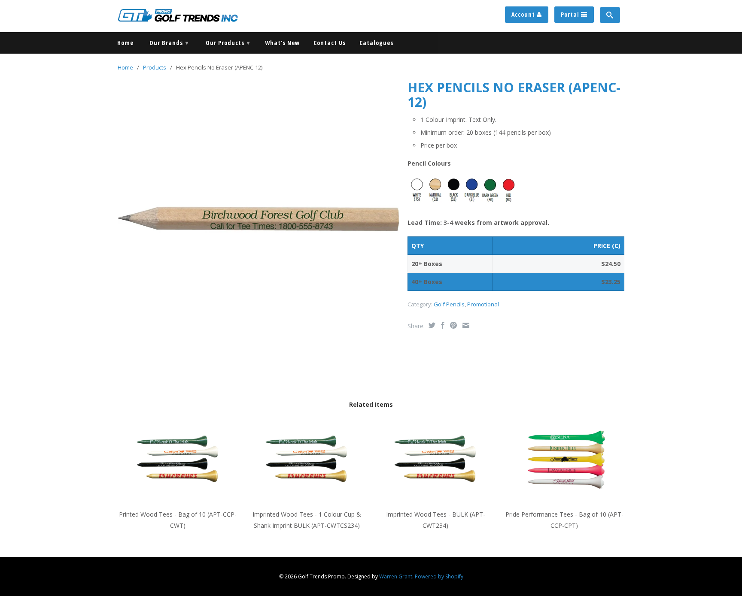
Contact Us (329, 43)
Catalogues (376, 43)
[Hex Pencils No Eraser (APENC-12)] (258, 219)
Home (125, 43)
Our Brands (169, 43)
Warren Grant (395, 576)
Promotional (483, 304)
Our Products (228, 43)
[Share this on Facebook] (441, 325)
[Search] (610, 15)
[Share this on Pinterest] (452, 325)
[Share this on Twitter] (430, 325)
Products (154, 67)
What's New (282, 43)
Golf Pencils (449, 304)
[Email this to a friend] (464, 325)
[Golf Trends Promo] (178, 15)
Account (524, 14)
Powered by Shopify (439, 576)
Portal (571, 14)
